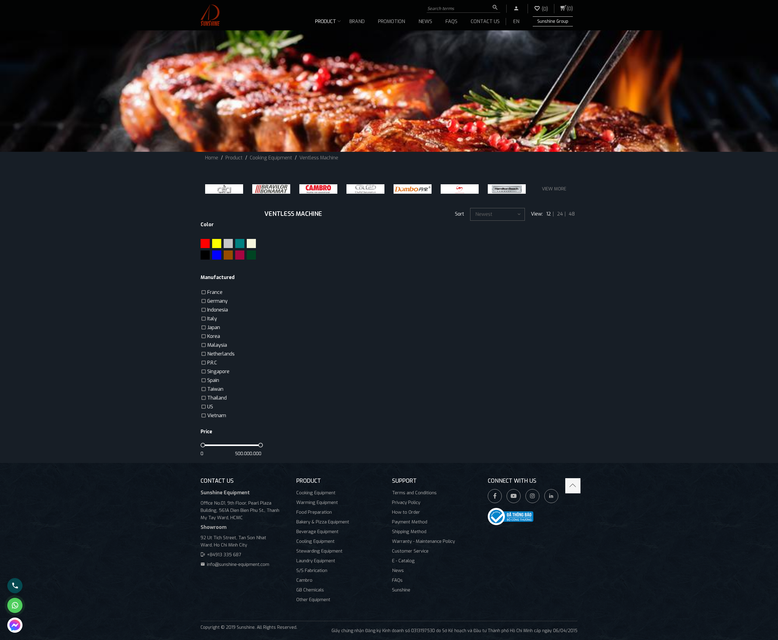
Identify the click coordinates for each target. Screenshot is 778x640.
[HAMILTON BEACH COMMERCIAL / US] (506, 189)
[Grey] (228, 243)
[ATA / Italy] (224, 189)
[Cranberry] (239, 255)
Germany (217, 301)
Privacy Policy (406, 502)
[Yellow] (216, 243)
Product (325, 21)
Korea (213, 336)
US (210, 406)
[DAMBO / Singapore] (412, 189)
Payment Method (409, 522)
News (425, 21)
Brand (357, 21)
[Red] (205, 243)
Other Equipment (313, 600)
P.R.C (212, 362)
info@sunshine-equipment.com (238, 564)
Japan (213, 327)
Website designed (218, 634)
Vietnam (216, 415)
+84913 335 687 (224, 555)
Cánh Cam (253, 634)
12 (548, 214)
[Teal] (239, 243)
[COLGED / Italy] (365, 189)
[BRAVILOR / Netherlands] (271, 189)
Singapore (218, 371)
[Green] (251, 255)
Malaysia (217, 345)
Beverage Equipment (317, 532)
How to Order (406, 512)
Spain (213, 380)
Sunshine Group (552, 21)
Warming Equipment (317, 502)
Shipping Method (409, 532)
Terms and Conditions (414, 493)
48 (572, 214)
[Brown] (228, 255)
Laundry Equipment (315, 561)
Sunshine (401, 590)
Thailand (217, 398)
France (214, 292)
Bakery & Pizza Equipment (322, 522)
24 (560, 214)
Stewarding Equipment (319, 551)
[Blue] (216, 255)
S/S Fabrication (311, 570)
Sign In (513, 7)
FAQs (451, 21)
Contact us (485, 21)
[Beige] (251, 243)
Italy (212, 318)
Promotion (391, 21)
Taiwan (215, 389)
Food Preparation (314, 512)
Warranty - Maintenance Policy (423, 541)
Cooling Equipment (315, 541)
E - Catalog (403, 561)
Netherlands (221, 354)
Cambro (304, 580)
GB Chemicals (310, 590)
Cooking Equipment (316, 493)
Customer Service (410, 551)
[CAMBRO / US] (318, 189)
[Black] (205, 255)
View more (554, 189)
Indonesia (217, 310)
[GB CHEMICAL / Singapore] (459, 189)
